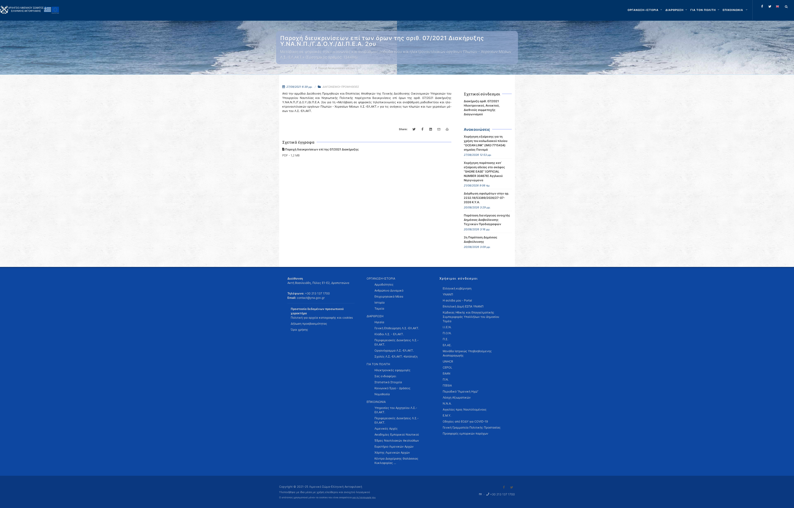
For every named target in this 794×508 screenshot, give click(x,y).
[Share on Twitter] (414, 129)
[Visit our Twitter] (511, 487)
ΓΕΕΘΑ (447, 385)
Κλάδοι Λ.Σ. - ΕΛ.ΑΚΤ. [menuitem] (389, 334)
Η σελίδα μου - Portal (457, 300)
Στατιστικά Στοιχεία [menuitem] (388, 382)
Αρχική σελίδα (284, 68)
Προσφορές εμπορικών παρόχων (465, 433)
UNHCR (448, 361)
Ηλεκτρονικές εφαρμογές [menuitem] (392, 370)
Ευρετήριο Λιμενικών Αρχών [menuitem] (394, 446)
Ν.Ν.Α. (447, 403)
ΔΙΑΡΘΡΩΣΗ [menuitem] (375, 316)
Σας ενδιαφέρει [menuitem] (385, 376)
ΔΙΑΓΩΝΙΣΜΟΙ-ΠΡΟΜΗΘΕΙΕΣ (341, 86)
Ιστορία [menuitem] (379, 302)
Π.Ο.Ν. (447, 333)
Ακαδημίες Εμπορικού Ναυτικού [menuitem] (396, 434)
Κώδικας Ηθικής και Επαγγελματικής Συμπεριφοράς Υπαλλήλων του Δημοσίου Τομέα (471, 317)
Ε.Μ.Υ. (447, 415)
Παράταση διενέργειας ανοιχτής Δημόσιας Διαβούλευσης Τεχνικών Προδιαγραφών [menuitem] (487, 220)
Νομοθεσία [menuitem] (382, 394)
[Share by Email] (439, 129)
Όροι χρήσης (299, 329)
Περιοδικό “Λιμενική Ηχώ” (460, 391)
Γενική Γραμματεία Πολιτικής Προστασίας (472, 427)
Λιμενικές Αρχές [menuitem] (386, 428)
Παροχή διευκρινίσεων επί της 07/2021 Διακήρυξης (322, 149)
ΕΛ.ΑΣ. (447, 345)
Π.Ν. (446, 379)
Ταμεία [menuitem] (379, 308)
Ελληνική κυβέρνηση (457, 288)
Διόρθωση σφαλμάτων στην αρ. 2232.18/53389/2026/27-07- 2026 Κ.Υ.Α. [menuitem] (486, 198)
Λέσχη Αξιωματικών (457, 397)
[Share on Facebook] (422, 129)
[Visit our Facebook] (504, 487)
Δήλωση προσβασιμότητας (309, 323)
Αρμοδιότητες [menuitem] (383, 284)
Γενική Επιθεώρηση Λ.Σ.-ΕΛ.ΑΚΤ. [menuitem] (396, 328)
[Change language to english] (777, 6)
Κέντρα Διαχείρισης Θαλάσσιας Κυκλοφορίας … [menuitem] (396, 461)
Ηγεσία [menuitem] (379, 322)
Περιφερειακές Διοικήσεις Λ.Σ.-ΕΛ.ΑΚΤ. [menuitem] (396, 342)
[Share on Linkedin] (431, 129)
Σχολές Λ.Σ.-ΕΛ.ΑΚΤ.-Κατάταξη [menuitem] (395, 356)
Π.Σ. (445, 339)
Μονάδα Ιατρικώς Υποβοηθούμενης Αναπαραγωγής (467, 353)
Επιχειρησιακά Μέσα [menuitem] (388, 296)
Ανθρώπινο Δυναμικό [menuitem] (388, 290)
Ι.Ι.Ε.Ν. (447, 327)
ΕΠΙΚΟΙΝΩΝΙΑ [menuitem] (376, 402)
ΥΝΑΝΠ (448, 294)
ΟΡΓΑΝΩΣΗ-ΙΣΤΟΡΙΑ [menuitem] (381, 278)
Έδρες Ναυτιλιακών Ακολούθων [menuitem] (396, 440)
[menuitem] (735, 10)
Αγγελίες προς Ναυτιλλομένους (465, 409)
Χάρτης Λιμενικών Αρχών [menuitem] (392, 452)
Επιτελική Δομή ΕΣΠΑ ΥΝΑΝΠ (463, 306)
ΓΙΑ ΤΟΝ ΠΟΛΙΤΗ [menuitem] (378, 364)
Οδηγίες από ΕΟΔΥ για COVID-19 (465, 421)
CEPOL (447, 367)
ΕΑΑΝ (446, 373)
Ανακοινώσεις (305, 68)
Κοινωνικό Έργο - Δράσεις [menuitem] (392, 388)
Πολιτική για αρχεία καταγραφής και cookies (322, 317)
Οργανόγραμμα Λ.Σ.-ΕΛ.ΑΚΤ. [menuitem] (394, 350)
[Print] (447, 129)
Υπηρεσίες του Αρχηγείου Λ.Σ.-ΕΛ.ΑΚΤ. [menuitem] (395, 410)
